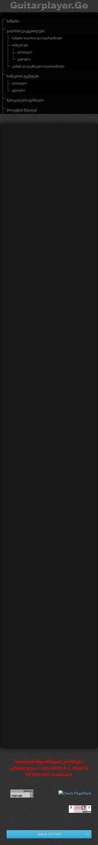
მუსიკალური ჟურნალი (25, 100)
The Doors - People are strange (48, 403)
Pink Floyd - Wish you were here (44, 590)
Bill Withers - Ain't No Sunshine (48, 676)
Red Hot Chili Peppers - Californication (39, 542)
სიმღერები (20, 45)
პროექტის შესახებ (22, 110)
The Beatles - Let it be (37, 360)
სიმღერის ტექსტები (23, 76)
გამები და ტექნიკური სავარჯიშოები (38, 66)
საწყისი (13, 21)
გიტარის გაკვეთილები (26, 31)
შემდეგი (36, 716)
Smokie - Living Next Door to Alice (51, 633)
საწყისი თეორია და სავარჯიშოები (37, 38)
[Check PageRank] (75, 793)
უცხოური (23, 59)
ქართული (24, 52)
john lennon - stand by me (37, 448)
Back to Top (49, 834)
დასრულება (58, 716)
